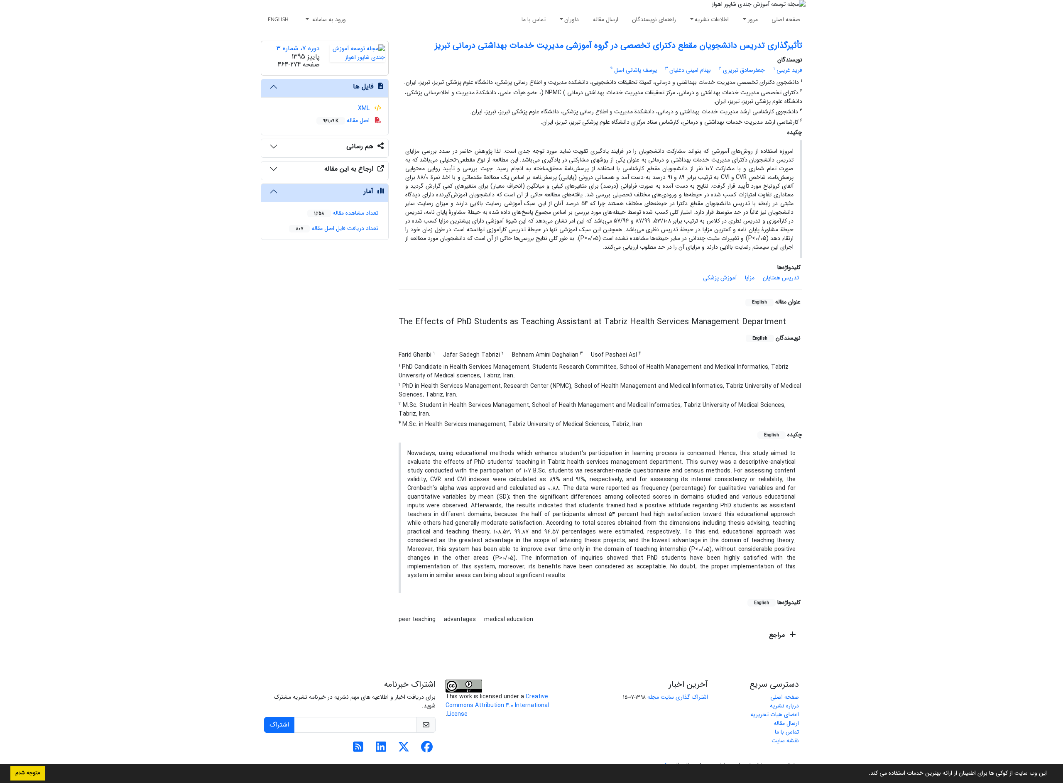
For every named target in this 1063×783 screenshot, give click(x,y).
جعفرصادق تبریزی (744, 70)
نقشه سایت (785, 740)
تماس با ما (534, 19)
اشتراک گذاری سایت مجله (677, 697)
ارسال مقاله (605, 19)
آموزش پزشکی (720, 277)
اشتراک (279, 724)
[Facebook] (427, 749)
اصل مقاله (347, 120)
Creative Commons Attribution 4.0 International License (497, 705)
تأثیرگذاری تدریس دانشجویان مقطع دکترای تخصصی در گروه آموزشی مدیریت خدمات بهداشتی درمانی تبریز (618, 45)
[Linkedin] (381, 749)
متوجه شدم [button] (27, 773)
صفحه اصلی (786, 19)
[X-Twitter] (404, 749)
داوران (571, 19)
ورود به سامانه (328, 19)
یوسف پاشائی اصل (635, 70)
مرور (753, 19)
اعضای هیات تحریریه (774, 714)
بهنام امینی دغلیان (690, 70)
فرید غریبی (789, 70)
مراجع (778, 635)
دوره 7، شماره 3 (298, 48)
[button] (866, 774)
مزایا (749, 277)
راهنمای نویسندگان (654, 19)
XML (364, 108)
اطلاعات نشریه (712, 19)
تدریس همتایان (781, 277)
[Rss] (358, 749)
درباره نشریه (784, 705)
